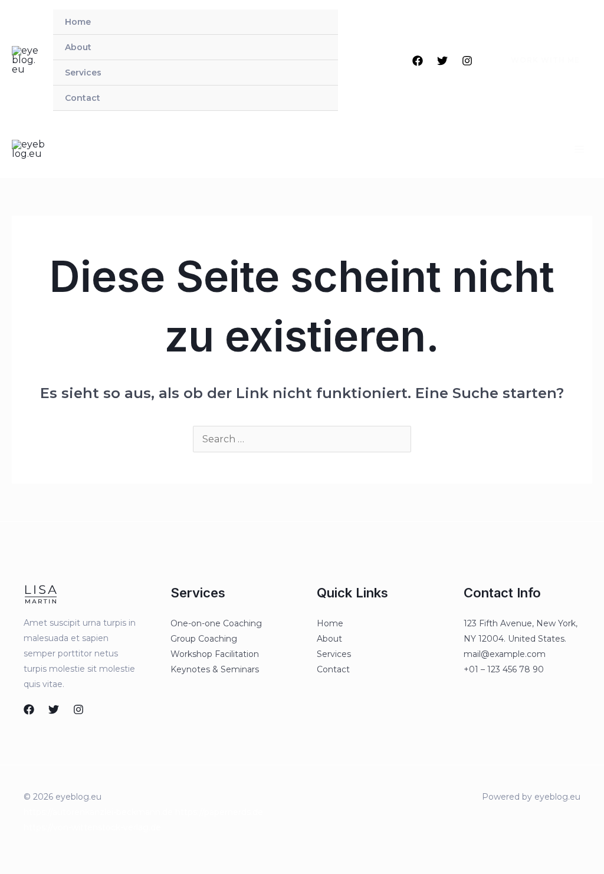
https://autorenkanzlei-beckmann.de (98, 812)
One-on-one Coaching (216, 623)
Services (83, 72)
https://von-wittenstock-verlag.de (92, 827)
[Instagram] (467, 60)
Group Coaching (203, 638)
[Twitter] (442, 60)
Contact (82, 98)
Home (78, 22)
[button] (538, 60)
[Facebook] (417, 60)
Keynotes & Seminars (214, 669)
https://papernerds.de (219, 812)
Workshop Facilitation (214, 654)
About (78, 47)
